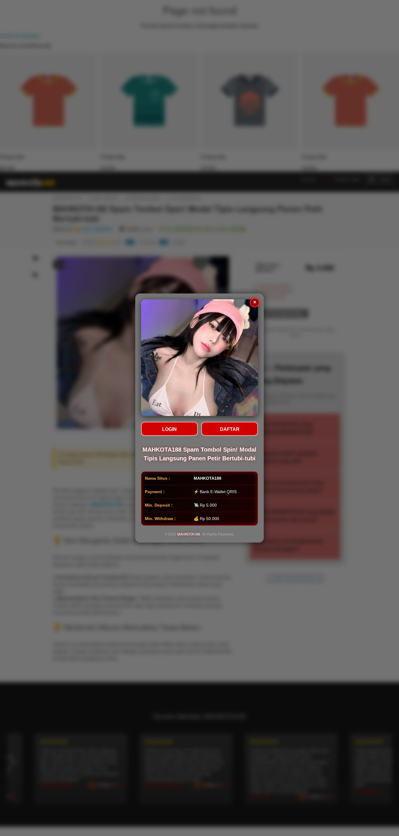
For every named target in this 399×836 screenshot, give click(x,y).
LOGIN (169, 429)
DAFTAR (230, 429)
